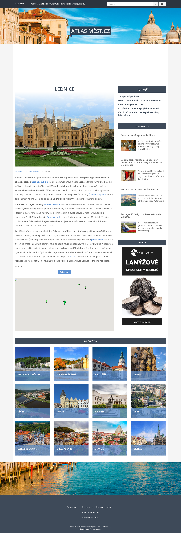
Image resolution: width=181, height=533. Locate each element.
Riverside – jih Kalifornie (130, 104)
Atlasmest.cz (87, 507)
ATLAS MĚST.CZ (90, 31)
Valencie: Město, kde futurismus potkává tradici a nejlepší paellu (58, 4)
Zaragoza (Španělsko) (129, 96)
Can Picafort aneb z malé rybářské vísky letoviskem (138, 113)
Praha (73, 256)
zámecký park (53, 217)
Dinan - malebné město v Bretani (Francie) (139, 100)
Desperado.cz (73, 507)
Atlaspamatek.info (103, 507)
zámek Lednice (52, 204)
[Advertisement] (90, 63)
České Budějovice (97, 194)
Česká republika (39, 181)
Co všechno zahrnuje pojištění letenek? (138, 108)
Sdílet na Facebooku (90, 512)
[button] (79, 285)
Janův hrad (97, 239)
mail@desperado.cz (93, 529)
